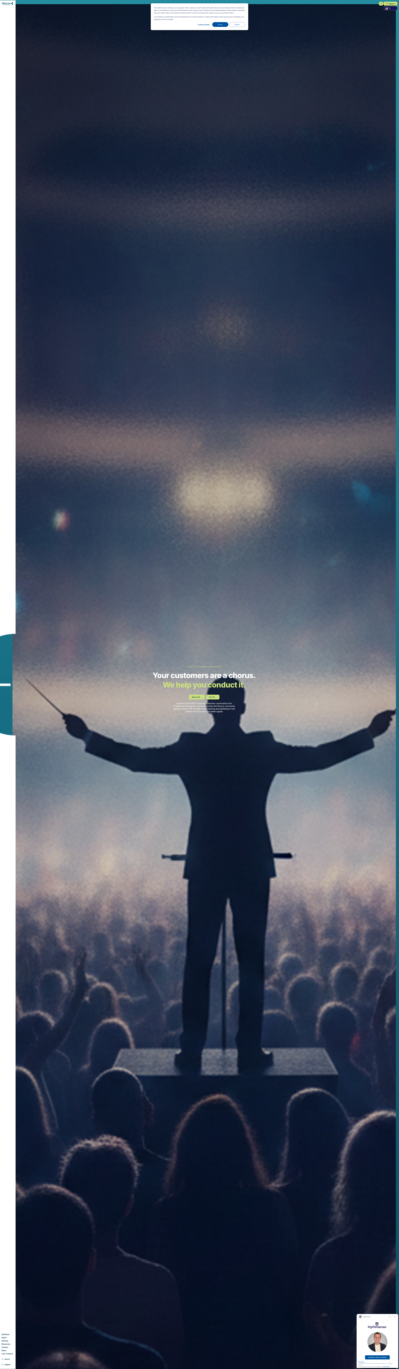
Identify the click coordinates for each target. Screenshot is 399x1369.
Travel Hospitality (8, 1360)
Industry (5, 1341)
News (4, 1350)
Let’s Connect (7, 1354)
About (4, 1337)
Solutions (5, 1334)
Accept (220, 24)
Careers (5, 1347)
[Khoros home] (7, 3)
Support (392, 4)
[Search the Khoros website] (381, 4)
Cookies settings (203, 24)
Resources (6, 1344)
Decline (237, 24)
